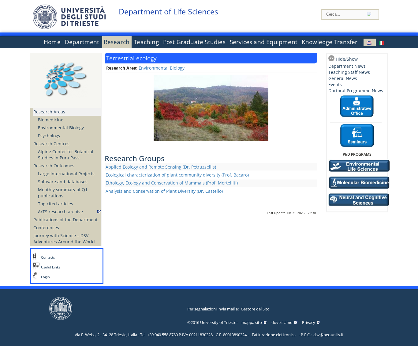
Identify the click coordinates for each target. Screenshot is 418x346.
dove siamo (282, 322)
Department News (347, 66)
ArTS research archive (60, 212)
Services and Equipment (263, 42)
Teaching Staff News (349, 72)
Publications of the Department (65, 219)
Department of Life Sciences (168, 11)
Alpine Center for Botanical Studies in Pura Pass (65, 155)
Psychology (49, 136)
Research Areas (49, 112)
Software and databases (63, 181)
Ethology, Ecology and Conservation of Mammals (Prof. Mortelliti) (172, 183)
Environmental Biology (61, 128)
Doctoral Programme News (355, 90)
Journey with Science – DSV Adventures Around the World (64, 239)
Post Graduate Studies (194, 42)
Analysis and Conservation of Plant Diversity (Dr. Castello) (164, 191)
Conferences (46, 227)
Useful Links (50, 267)
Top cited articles (55, 204)
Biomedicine (50, 120)
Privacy (308, 322)
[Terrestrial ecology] (370, 42)
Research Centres (51, 143)
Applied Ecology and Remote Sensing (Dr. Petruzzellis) (161, 167)
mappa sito (251, 322)
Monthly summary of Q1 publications (63, 193)
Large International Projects (66, 174)
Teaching (146, 42)
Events (335, 84)
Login (45, 277)
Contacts (48, 257)
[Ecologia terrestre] (382, 42)
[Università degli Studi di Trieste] (69, 27)
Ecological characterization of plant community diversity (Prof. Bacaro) (177, 175)
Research (117, 42)
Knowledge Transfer (329, 42)
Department (82, 42)
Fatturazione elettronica (274, 334)
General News (342, 78)
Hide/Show (347, 59)
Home (52, 42)
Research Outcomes (53, 166)
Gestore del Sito (255, 309)
